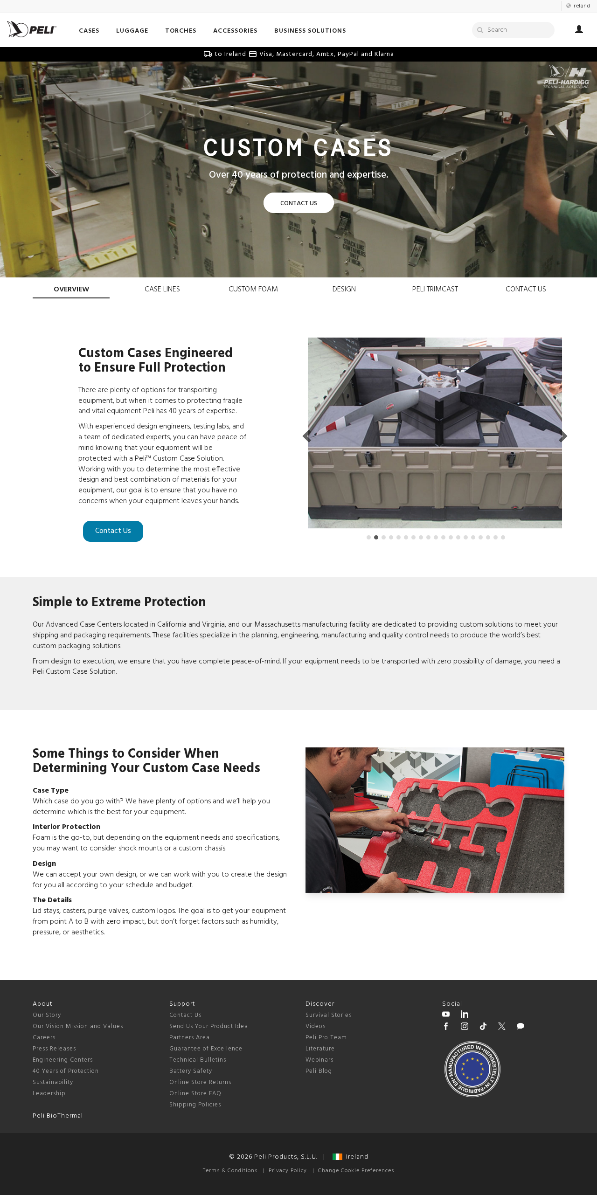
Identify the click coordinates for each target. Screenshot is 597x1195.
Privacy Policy (288, 1170)
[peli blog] (520, 1028)
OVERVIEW (71, 289)
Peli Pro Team (326, 1038)
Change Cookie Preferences (356, 1170)
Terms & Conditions (230, 1170)
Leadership (49, 1093)
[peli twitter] (502, 1028)
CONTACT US (526, 289)
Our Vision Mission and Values (78, 1026)
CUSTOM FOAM (253, 289)
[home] (31, 29)
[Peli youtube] (446, 1015)
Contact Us (113, 531)
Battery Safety (190, 1071)
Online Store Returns (200, 1082)
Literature (320, 1049)
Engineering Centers (63, 1060)
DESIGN (344, 289)
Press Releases (54, 1049)
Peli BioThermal (58, 1116)
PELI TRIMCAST (435, 289)
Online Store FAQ (195, 1093)
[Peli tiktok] (483, 1028)
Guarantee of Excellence (206, 1049)
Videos (315, 1026)
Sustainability (53, 1082)
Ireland (355, 1157)
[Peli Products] (446, 1028)
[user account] (579, 30)
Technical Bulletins (197, 1060)
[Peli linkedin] (464, 1015)
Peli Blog (318, 1071)
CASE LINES (162, 289)
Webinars (319, 1060)
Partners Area (189, 1038)
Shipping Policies (195, 1105)
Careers (44, 1038)
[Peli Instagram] (464, 1028)
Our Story (47, 1015)
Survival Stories (328, 1015)
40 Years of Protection (66, 1071)
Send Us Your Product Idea (208, 1026)
